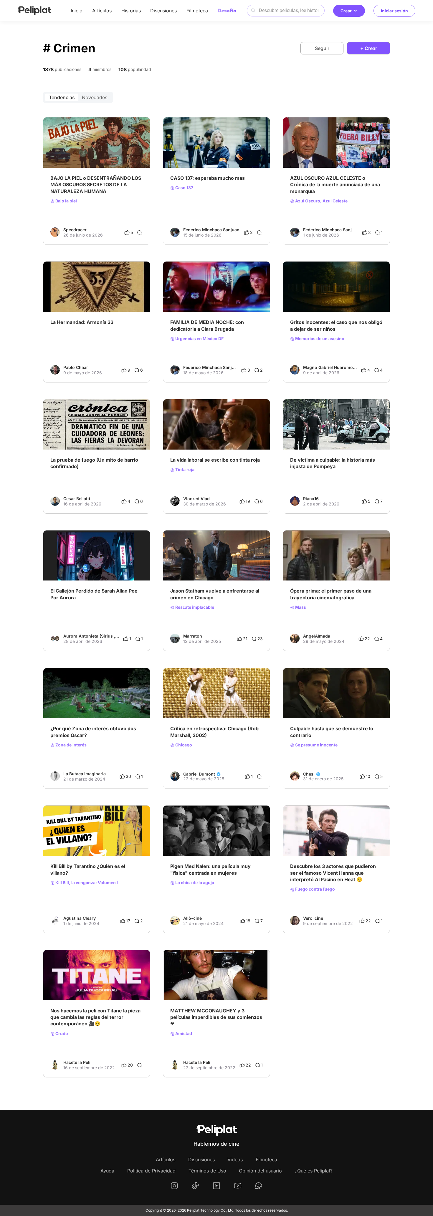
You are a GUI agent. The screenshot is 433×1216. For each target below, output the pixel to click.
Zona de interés (70, 745)
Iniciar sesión (394, 10)
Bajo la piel (65, 201)
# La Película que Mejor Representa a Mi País (93, 152)
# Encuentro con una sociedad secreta (87, 297)
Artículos (102, 11)
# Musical (179, 703)
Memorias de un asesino (319, 338)
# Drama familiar (224, 297)
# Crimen (204, 152)
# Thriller (223, 152)
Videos (235, 1159)
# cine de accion (206, 565)
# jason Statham (239, 565)
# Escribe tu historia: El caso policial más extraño (336, 297)
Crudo (61, 1033)
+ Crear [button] (368, 48)
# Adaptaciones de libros (235, 703)
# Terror (338, 565)
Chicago (183, 745)
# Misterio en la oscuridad (114, 565)
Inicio (76, 11)
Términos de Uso (207, 1170)
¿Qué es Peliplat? (314, 1170)
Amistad (183, 1033)
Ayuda (107, 1170)
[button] (142, 123)
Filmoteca (197, 11)
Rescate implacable (194, 607)
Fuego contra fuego (314, 889)
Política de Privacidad (151, 1170)
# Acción (318, 841)
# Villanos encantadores (73, 841)
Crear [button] (346, 10)
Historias (131, 11)
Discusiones (163, 11)
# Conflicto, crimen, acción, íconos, (343, 703)
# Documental (323, 152)
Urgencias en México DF (199, 338)
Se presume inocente (316, 745)
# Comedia (300, 565)
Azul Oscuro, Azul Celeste (321, 201)
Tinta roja (184, 469)
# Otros (320, 565)
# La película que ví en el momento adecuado (214, 434)
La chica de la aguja (194, 882)
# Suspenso (181, 152)
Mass (300, 607)
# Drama (58, 565)
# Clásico (222, 985)
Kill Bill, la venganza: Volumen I (86, 882)
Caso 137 (183, 187)
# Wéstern (180, 841)
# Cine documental (188, 297)
